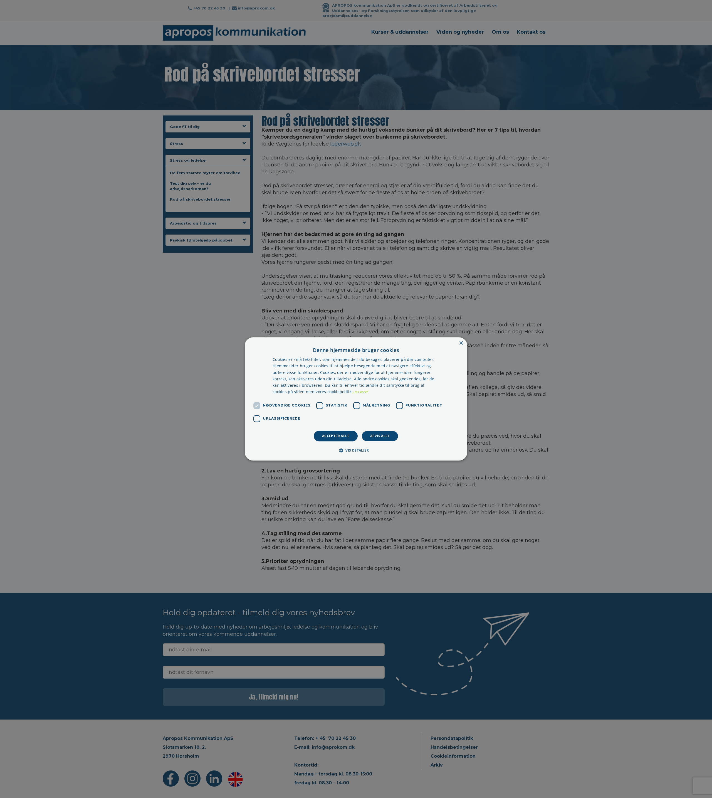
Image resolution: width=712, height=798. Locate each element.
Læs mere (361, 392)
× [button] (461, 343)
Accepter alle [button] (335, 436)
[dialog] (356, 398)
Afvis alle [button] (380, 436)
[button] (356, 450)
